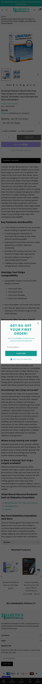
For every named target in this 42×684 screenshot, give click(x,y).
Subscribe (21, 353)
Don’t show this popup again (22, 359)
